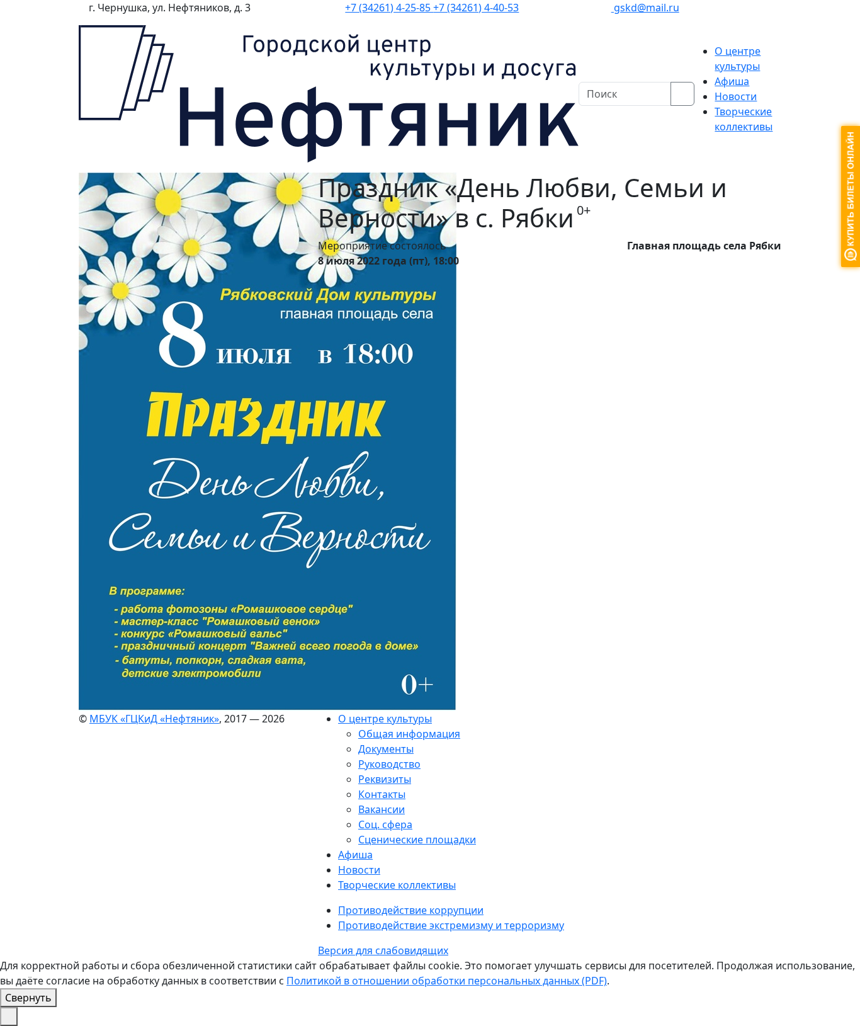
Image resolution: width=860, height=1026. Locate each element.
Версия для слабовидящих (383, 950)
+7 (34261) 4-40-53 (476, 7)
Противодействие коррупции (411, 910)
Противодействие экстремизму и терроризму (451, 925)
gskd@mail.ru (645, 7)
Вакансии (381, 809)
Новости (736, 96)
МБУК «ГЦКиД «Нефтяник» (154, 719)
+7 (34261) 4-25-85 (389, 7)
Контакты (381, 794)
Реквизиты (384, 779)
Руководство (389, 764)
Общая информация (409, 734)
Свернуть (28, 998)
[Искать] (682, 94)
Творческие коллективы (397, 885)
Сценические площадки (417, 839)
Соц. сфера (385, 824)
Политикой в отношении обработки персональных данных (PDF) (446, 981)
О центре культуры (385, 719)
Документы (386, 749)
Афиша (732, 81)
